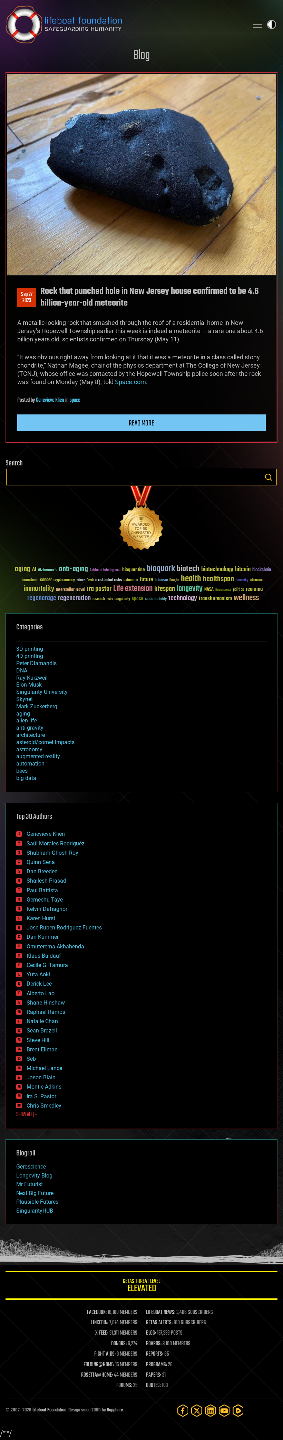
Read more (141, 423)
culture (81, 580)
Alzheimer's (47, 570)
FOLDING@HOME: (99, 1364)
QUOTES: (153, 1385)
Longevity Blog (34, 1175)
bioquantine (133, 570)
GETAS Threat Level (141, 1286)
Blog (141, 55)
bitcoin (243, 569)
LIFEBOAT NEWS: (160, 1312)
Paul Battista (42, 890)
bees (22, 771)
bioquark (161, 569)
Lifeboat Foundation (49, 1410)
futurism (161, 580)
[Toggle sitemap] (257, 24)
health (191, 579)
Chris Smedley (44, 1105)
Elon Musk (29, 684)
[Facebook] (182, 1411)
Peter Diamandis (36, 663)
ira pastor (99, 589)
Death (90, 580)
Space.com (130, 381)
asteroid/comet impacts (45, 742)
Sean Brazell (42, 1030)
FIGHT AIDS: (105, 1354)
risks (110, 599)
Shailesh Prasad (46, 880)
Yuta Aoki (38, 974)
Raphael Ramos (46, 1012)
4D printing (29, 656)
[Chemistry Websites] (141, 519)
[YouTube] (224, 1411)
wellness (246, 598)
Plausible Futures (37, 1202)
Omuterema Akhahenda (55, 946)
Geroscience (31, 1166)
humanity (242, 580)
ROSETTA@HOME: (97, 1375)
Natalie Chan (42, 1021)
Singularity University (42, 692)
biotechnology (217, 569)
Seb (31, 1059)
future (146, 579)
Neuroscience (223, 590)
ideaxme (256, 580)
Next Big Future (34, 1193)
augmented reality (38, 756)
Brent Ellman (42, 1049)
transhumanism (215, 598)
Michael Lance (44, 1068)
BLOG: (151, 1333)
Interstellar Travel (70, 590)
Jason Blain (41, 1077)
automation (30, 763)
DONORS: (119, 1343)
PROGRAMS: (156, 1364)
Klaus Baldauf (44, 956)
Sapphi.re (115, 1410)
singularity (122, 599)
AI (34, 570)
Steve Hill (38, 1040)
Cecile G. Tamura (47, 965)
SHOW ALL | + (26, 1114)
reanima (254, 589)
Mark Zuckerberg (36, 706)
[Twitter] (196, 1411)
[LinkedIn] (210, 1411)
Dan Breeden (42, 871)
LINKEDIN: (99, 1322)
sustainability (156, 599)
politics (238, 590)
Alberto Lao (41, 993)
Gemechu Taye (45, 899)
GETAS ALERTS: (159, 1322)
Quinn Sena (41, 862)
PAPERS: (153, 1375)
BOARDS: (154, 1343)
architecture (30, 735)
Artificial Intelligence (105, 570)
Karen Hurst (41, 918)
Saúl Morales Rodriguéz (56, 843)
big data (26, 778)
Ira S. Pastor (41, 1096)
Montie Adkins (44, 1086)
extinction (131, 580)
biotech (188, 569)
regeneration (74, 598)
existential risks (108, 580)
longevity (190, 588)
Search (268, 477)
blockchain (261, 570)
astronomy (29, 749)
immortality (38, 589)
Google (174, 580)
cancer (46, 580)
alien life (26, 720)
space (75, 400)
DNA (21, 670)
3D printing (29, 649)
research (98, 599)
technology (182, 599)
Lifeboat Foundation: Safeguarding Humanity (124, 24)
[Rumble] (238, 1411)
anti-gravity (29, 727)
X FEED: (101, 1333)
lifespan (164, 589)
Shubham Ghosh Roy (52, 853)
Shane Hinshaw (46, 1002)
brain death (30, 580)
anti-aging (73, 569)
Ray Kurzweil (32, 678)
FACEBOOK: (97, 1312)
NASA (209, 590)
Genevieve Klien (50, 400)
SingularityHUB (34, 1210)
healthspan (218, 579)
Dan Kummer (43, 937)
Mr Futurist (29, 1184)
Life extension (133, 588)
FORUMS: (124, 1385)
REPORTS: (154, 1354)
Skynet (24, 699)
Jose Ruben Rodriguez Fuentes (64, 927)
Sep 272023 (26, 297)
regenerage (41, 598)
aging (22, 569)
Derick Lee (39, 983)
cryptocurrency (64, 580)
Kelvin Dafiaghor (47, 909)
